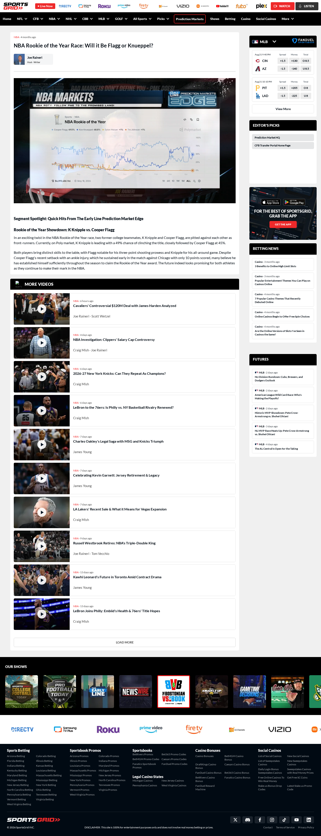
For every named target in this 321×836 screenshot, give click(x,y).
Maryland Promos (109, 765)
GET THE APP (283, 224)
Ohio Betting (43, 789)
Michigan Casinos (143, 780)
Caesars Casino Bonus (237, 764)
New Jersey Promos (110, 775)
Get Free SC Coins (297, 777)
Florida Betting (15, 760)
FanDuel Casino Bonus (208, 772)
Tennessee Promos (109, 785)
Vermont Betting (16, 799)
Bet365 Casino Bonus (236, 772)
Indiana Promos (108, 760)
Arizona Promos (79, 756)
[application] (125, 140)
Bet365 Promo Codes (174, 754)
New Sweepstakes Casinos (297, 762)
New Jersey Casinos (173, 780)
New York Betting (46, 785)
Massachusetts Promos (83, 770)
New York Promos (80, 780)
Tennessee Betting (46, 794)
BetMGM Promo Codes (146, 759)
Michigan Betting (16, 780)
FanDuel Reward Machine (205, 787)
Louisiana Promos (80, 765)
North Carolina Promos (112, 780)
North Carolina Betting (20, 789)
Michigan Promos (109, 770)
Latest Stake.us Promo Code (299, 787)
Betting (230, 19)
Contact (268, 827)
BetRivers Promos (143, 754)
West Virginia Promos (82, 794)
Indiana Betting (15, 765)
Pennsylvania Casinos (145, 785)
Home (7, 19)
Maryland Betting (17, 775)
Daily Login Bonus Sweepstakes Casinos (270, 771)
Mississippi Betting (46, 780)
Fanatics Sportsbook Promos (144, 765)
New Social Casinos (298, 756)
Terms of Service (285, 827)
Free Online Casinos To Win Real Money (271, 779)
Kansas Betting (44, 765)
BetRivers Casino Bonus (205, 779)
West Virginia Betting (19, 804)
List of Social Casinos (269, 756)
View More (283, 109)
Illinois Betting (44, 760)
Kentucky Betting (17, 770)
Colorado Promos (109, 756)
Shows (214, 19)
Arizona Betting (16, 756)
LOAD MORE (125, 642)
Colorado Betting (46, 756)
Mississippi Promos (81, 775)
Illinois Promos (78, 760)
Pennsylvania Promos (82, 785)
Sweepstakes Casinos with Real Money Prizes (300, 771)
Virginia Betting (45, 799)
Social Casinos (266, 19)
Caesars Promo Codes (174, 759)
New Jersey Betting (18, 785)
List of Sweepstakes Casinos (269, 762)
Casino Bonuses (204, 756)
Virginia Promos (108, 789)
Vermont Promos (79, 789)
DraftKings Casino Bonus (205, 766)
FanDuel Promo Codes (174, 764)
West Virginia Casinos (174, 785)
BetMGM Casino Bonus (233, 757)
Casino (245, 19)
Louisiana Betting (46, 770)
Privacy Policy (306, 827)
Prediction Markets (190, 19)
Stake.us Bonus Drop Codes (270, 787)
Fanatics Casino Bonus (237, 777)
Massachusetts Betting (49, 775)
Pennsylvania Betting (19, 794)
